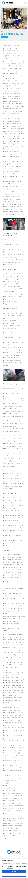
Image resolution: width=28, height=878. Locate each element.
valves (9, 174)
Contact (16, 857)
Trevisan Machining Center (15, 753)
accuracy (17, 598)
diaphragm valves (12, 833)
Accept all (14, 871)
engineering (7, 56)
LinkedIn (24, 857)
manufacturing (19, 61)
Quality (5, 37)
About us (7, 857)
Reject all (14, 875)
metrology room (11, 662)
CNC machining (11, 141)
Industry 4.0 (10, 118)
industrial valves (8, 66)
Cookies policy (10, 868)
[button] (25, 3)
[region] (14, 868)
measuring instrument (15, 508)
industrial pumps (9, 831)
